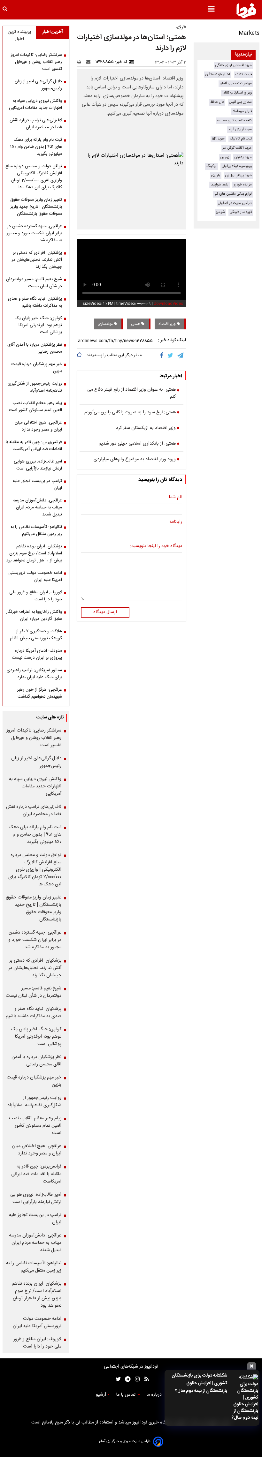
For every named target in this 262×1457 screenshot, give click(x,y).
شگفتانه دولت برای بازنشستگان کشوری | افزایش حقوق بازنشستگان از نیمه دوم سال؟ (199, 1383)
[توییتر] (171, 356)
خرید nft (218, 139)
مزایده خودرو (243, 185)
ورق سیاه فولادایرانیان (237, 166)
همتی (136, 324)
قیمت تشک (243, 74)
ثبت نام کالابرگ (241, 139)
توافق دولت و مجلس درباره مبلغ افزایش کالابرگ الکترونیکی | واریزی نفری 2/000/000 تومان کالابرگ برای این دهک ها (33, 177)
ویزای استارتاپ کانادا (237, 93)
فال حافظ (217, 102)
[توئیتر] (117, 1379)
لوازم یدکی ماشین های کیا (233, 194)
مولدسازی (106, 324)
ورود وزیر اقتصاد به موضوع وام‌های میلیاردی (135, 459)
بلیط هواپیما (219, 185)
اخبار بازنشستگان (217, 74)
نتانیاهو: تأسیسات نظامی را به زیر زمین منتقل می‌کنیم (36, 530)
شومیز (220, 212)
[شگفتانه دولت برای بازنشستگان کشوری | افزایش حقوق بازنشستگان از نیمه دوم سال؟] (244, 1397)
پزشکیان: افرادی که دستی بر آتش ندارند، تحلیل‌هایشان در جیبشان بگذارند (37, 259)
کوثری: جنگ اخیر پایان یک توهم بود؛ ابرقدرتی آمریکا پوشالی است (38, 325)
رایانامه (175, 522)
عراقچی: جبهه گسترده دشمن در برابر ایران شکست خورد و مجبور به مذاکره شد (34, 233)
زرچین (224, 157)
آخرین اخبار (52, 32)
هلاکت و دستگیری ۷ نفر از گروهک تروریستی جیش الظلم (36, 635)
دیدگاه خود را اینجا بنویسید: (156, 546)
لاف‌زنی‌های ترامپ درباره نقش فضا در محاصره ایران (36, 124)
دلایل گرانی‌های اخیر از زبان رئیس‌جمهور (38, 85)
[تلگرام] (181, 356)
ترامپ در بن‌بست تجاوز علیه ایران (37, 484)
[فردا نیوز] (246, 11)
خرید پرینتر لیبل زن (238, 175)
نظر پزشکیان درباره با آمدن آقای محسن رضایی (34, 348)
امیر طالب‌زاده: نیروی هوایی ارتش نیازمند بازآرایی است (38, 465)
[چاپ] (81, 61)
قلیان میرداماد (242, 111)
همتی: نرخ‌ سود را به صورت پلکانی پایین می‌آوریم (130, 412)
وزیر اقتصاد (167, 324)
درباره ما (154, 1395)
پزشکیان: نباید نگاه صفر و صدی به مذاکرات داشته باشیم (35, 302)
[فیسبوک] (163, 356)
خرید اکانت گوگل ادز (237, 148)
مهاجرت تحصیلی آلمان (236, 83)
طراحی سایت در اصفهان (235, 203)
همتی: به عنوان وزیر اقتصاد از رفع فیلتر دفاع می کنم (131, 393)
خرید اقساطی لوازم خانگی (233, 65)
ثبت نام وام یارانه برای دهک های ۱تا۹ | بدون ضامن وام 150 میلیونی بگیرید (36, 146)
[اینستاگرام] (136, 1379)
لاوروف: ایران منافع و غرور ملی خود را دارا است (35, 596)
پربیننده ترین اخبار (19, 35)
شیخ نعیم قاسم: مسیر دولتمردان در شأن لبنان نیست (34, 283)
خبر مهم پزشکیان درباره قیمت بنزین (36, 368)
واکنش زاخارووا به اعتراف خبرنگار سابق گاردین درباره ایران (34, 615)
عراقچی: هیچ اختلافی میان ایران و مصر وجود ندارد (38, 426)
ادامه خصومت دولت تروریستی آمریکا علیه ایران (35, 576)
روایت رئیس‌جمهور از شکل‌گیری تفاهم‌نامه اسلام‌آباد (35, 387)
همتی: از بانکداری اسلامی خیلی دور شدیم (137, 443)
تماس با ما (126, 1395)
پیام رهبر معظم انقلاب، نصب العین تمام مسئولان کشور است (35, 407)
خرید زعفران (243, 157)
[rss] (144, 1379)
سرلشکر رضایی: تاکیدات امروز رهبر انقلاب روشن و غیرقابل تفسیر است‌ (36, 61)
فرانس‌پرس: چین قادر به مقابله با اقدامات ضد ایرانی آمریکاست (34, 446)
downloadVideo (168, 303)
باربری (215, 175)
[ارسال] (90, 61)
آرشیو (101, 1395)
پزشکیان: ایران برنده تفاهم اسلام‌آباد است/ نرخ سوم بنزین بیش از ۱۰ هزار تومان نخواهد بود (34, 553)
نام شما (175, 497)
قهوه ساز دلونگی (241, 212)
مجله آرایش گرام (240, 129)
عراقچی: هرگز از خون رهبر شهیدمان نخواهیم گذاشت (39, 693)
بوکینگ (211, 166)
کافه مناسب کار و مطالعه (234, 120)
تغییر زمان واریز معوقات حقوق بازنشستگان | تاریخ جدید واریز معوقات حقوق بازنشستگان (36, 206)
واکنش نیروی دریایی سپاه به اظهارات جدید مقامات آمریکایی (35, 104)
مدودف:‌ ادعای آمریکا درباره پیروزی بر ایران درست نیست (37, 654)
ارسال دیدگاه (105, 612)
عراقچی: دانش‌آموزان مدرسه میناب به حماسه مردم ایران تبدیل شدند (37, 507)
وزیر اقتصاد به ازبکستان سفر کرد (146, 428)
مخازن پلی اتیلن (240, 102)
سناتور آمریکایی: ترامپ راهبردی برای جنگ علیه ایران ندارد (34, 674)
